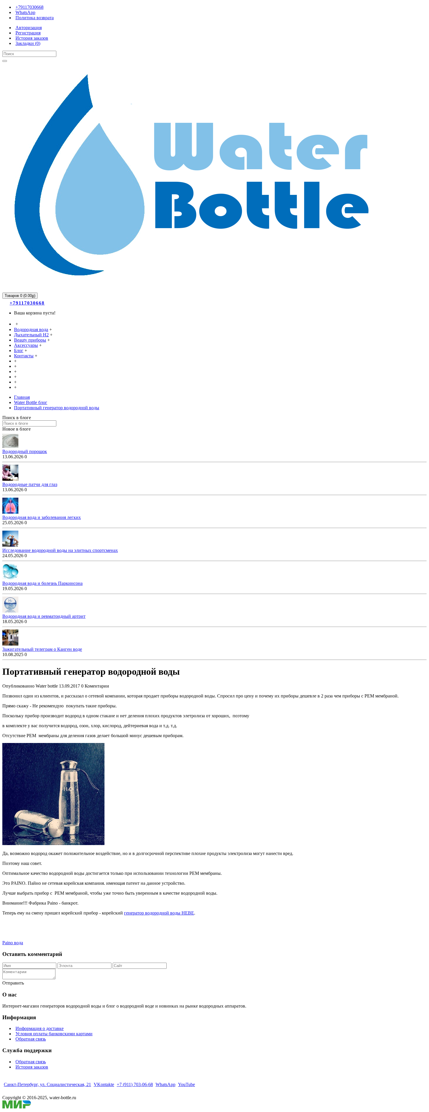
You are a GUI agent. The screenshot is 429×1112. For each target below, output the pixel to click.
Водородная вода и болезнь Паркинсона (42, 583)
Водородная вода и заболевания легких (41, 517)
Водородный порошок (24, 451)
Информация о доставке (39, 1028)
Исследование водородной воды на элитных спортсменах (60, 550)
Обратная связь (30, 1038)
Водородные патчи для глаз (29, 484)
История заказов (31, 1066)
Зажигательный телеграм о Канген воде (42, 649)
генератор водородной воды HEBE (159, 912)
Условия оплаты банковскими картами (54, 1033)
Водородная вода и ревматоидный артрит (44, 616)
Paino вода (12, 942)
